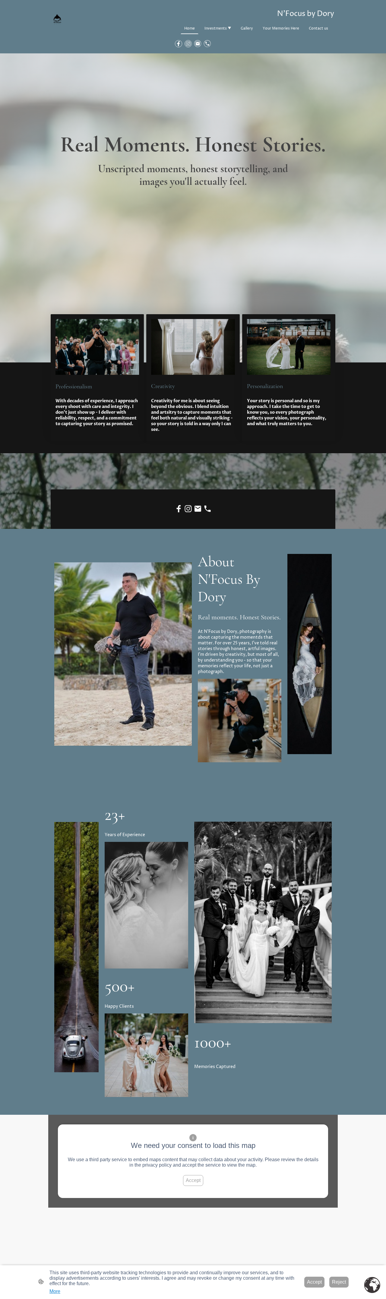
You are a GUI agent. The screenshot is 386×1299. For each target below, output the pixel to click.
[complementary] (372, 1285)
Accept (193, 1180)
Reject (339, 1282)
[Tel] (207, 43)
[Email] (197, 43)
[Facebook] (178, 43)
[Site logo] (57, 19)
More (54, 1291)
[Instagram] (188, 43)
